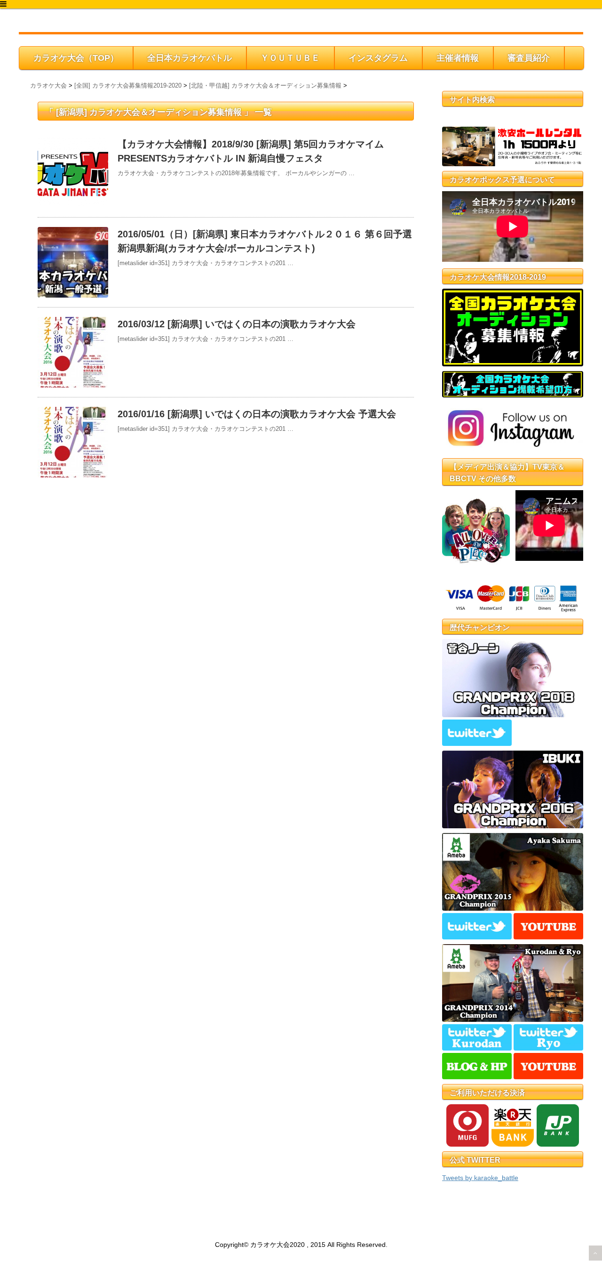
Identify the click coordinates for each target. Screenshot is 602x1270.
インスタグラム (378, 58)
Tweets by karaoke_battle (480, 1177)
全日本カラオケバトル (189, 58)
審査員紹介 (528, 58)
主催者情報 (457, 58)
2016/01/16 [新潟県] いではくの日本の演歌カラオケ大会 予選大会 (257, 414)
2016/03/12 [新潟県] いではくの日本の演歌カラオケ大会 (237, 324)
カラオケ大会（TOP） (76, 58)
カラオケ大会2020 (62, 22)
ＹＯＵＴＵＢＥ (290, 58)
